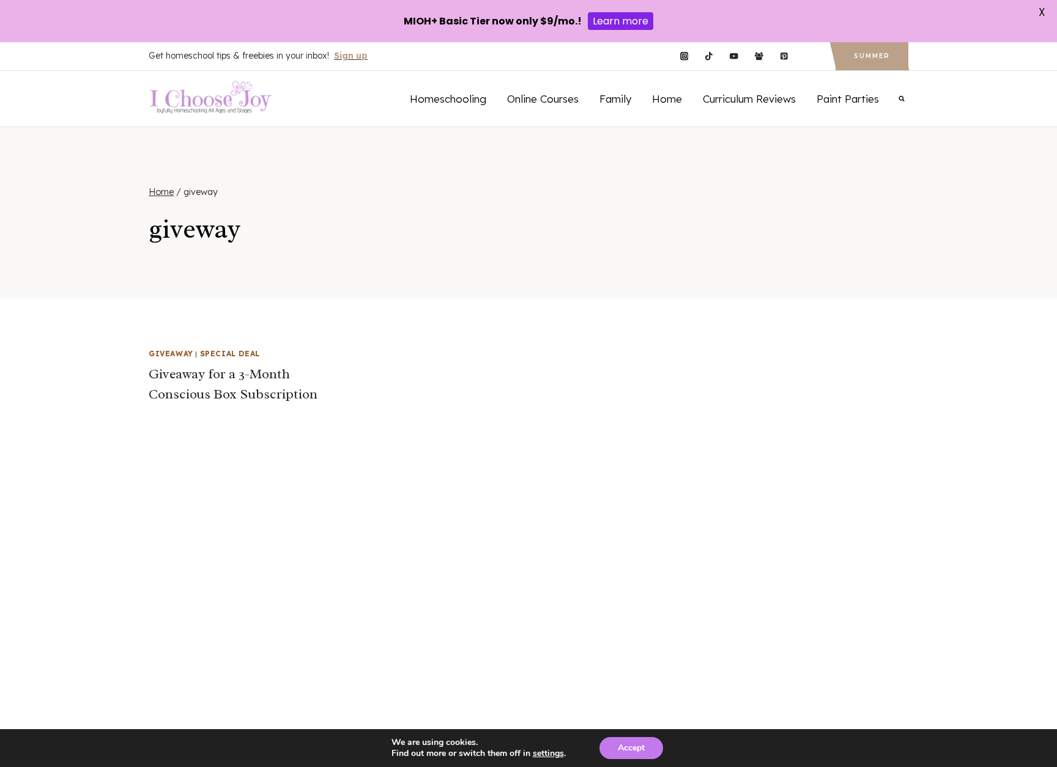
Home (667, 98)
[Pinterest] (784, 56)
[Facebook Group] (759, 56)
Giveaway (171, 353)
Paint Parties (848, 98)
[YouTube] (733, 56)
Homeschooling (448, 98)
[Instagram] (684, 56)
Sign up (351, 55)
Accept (631, 748)
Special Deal (230, 353)
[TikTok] (709, 56)
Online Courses (543, 98)
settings (548, 753)
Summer (872, 56)
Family (615, 98)
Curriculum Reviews (749, 98)
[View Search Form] (902, 98)
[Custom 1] (809, 56)
